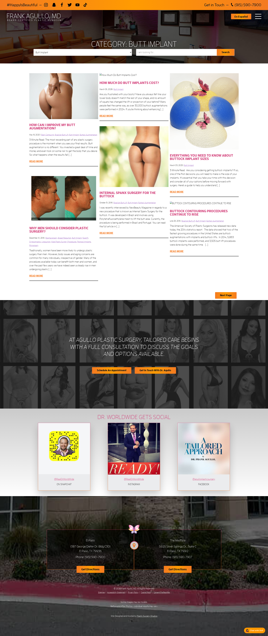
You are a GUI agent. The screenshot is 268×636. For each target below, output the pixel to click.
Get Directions (90, 569)
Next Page (226, 295)
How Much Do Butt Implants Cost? (129, 83)
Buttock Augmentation (88, 135)
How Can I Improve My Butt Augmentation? (52, 126)
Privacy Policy (133, 592)
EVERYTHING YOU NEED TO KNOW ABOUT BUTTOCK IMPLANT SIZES (201, 157)
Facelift (85, 238)
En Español (241, 16)
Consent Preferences (162, 592)
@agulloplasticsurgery (203, 479)
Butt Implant (118, 89)
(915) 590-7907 (182, 557)
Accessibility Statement (116, 592)
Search (225, 52)
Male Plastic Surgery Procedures (63, 242)
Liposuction (45, 242)
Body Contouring (47, 135)
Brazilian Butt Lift (61, 135)
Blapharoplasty (51, 238)
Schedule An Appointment (111, 370)
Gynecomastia (35, 242)
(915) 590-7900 (247, 5)
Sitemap (101, 592)
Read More (106, 116)
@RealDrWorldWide (64, 479)
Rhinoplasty (33, 245)
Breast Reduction (64, 238)
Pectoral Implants (84, 242)
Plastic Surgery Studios (147, 616)
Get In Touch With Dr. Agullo (155, 370)
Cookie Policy (146, 592)
